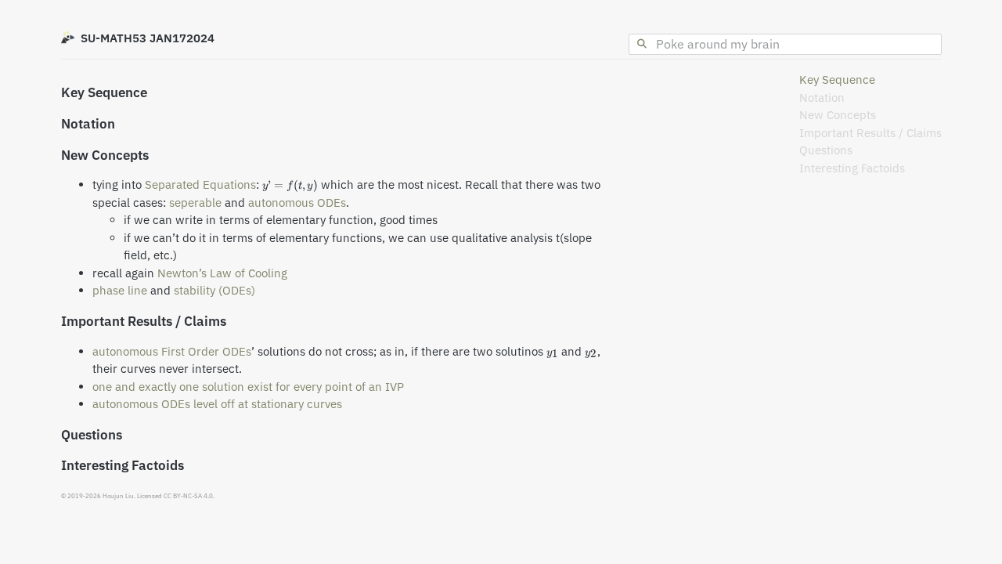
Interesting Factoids (852, 168)
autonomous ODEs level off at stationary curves (217, 403)
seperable (195, 202)
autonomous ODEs (297, 202)
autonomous (125, 351)
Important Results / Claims (870, 132)
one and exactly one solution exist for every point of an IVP (248, 386)
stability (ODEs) (214, 290)
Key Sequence (837, 79)
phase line (119, 290)
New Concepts (837, 114)
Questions (825, 150)
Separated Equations (200, 184)
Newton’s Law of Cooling (222, 273)
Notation (822, 97)
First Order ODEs (206, 351)
